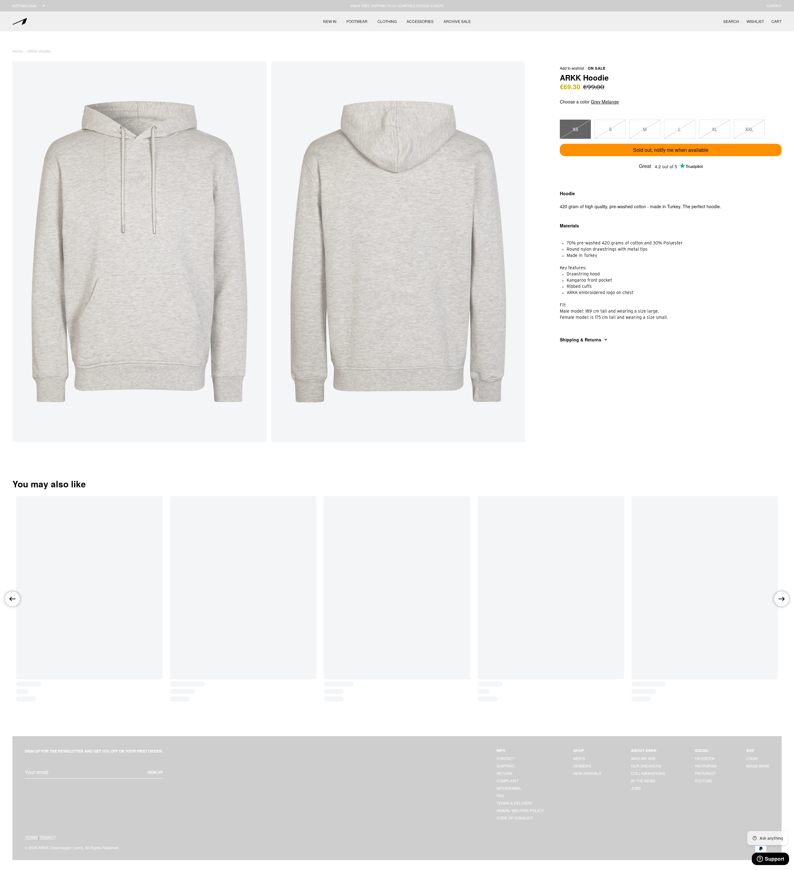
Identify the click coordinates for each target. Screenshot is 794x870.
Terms (31, 837)
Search (731, 21)
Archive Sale (457, 21)
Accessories (420, 21)
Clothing (387, 21)
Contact (774, 6)
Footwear (357, 21)
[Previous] (12, 598)
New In (330, 21)
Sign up (155, 772)
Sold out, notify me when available (670, 149)
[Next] (781, 598)
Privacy (48, 837)
